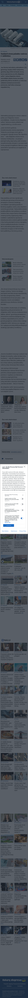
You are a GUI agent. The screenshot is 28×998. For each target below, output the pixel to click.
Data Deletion (5, 531)
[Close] (24, 467)
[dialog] (14, 499)
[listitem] (14, 495)
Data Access (14, 531)
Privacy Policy (22, 531)
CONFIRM (8, 525)
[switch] (22, 499)
